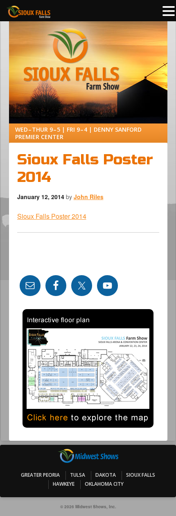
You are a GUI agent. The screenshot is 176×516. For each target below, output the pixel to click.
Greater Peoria (40, 474)
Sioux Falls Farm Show (88, 46)
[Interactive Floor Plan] (88, 368)
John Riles (89, 197)
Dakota (105, 474)
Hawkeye (63, 483)
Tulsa (77, 474)
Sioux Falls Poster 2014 (51, 216)
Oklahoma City (104, 483)
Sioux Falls (140, 474)
